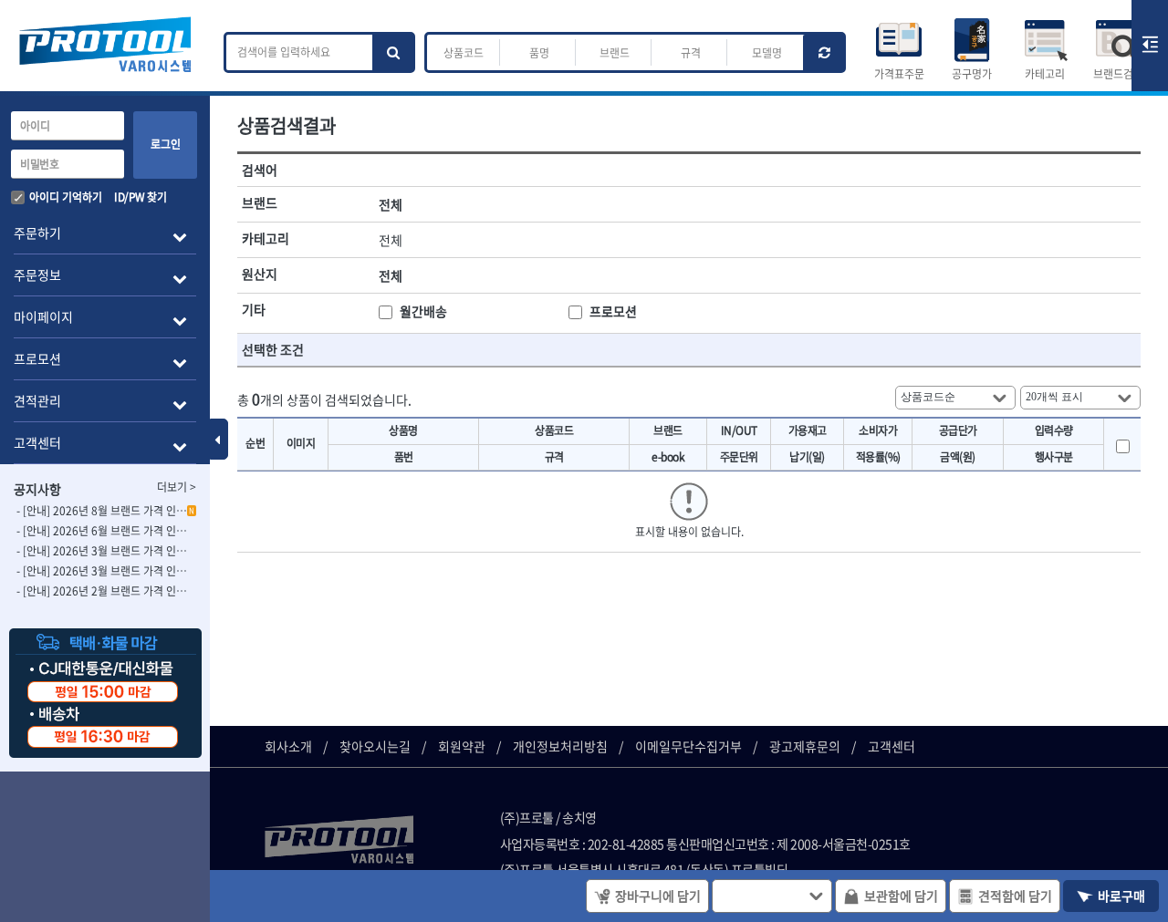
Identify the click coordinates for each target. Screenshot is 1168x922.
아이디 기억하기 (65, 197)
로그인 (166, 144)
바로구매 (1121, 895)
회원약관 (461, 746)
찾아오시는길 (375, 746)
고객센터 (891, 746)
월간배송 (423, 311)
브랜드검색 (1118, 74)
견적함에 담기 (1015, 895)
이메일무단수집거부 (688, 746)
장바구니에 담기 (658, 895)
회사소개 (288, 746)
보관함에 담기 (901, 895)
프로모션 (613, 311)
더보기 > (176, 487)
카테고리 (1045, 74)
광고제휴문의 (804, 746)
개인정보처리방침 (560, 746)
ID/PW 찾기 (140, 197)
